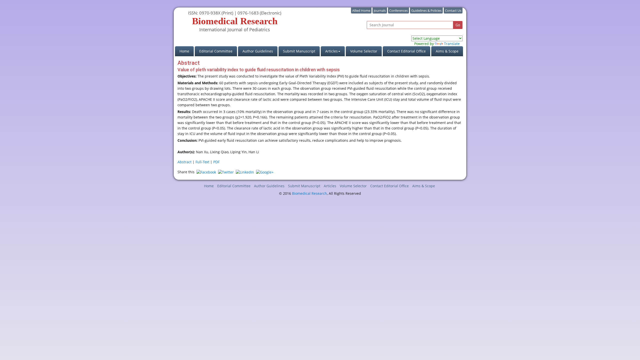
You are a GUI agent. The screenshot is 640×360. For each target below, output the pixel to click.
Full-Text (202, 162)
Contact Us (453, 10)
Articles (330, 186)
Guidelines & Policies (426, 10)
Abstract (185, 162)
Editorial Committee (215, 51)
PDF (216, 162)
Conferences (398, 10)
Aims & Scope (447, 51)
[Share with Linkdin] (245, 172)
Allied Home (361, 10)
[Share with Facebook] (206, 172)
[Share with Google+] (265, 172)
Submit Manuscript (299, 51)
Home (187, 51)
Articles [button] (331, 51)
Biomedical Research (309, 193)
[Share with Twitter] (226, 172)
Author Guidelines (257, 51)
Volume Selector (363, 51)
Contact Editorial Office (406, 51)
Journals (380, 10)
